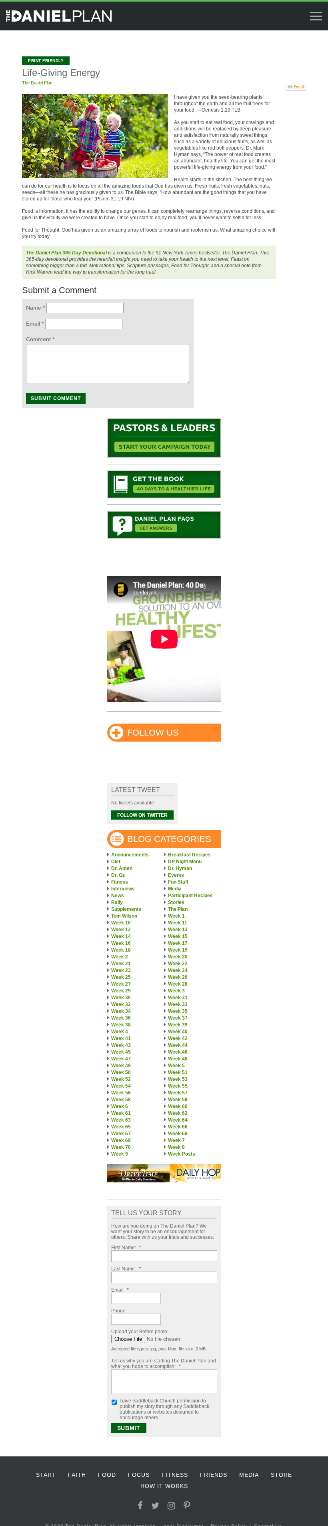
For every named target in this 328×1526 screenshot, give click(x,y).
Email (35, 323)
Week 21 (121, 963)
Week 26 (178, 977)
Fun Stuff (178, 882)
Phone (118, 1311)
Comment (40, 339)
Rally (117, 902)
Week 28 (178, 984)
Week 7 (176, 1140)
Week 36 (121, 1018)
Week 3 (176, 991)
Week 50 (121, 1072)
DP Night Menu (185, 861)
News (117, 895)
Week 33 (178, 1004)
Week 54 (121, 1086)
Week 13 (178, 929)
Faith (77, 1475)
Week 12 (121, 929)
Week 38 (121, 1025)
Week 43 (121, 1045)
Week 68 (178, 1133)
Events (176, 875)
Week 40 (178, 1031)
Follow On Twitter (142, 815)
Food (107, 1475)
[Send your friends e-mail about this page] (296, 86)
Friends (213, 1475)
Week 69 (121, 1140)
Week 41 (121, 1038)
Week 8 (176, 1147)
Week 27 (121, 984)
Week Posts (181, 1154)
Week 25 (121, 977)
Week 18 (121, 950)
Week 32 (121, 1004)
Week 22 (178, 963)
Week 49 (121, 1065)
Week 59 (178, 1099)
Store (281, 1475)
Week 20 (178, 957)
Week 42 (178, 1038)
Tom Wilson (124, 916)
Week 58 (121, 1099)
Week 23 (121, 970)
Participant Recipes (190, 895)
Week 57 (178, 1093)
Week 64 (178, 1120)
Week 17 (178, 943)
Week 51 (178, 1072)
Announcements (130, 855)
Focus (139, 1475)
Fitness (119, 882)
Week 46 (178, 1052)
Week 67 (121, 1133)
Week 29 (121, 991)
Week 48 (178, 1059)
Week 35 (178, 1011)
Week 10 (121, 923)
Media (175, 889)
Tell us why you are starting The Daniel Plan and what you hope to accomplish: (163, 1363)
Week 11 (177, 923)
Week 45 (121, 1052)
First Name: (126, 1247)
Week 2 (119, 957)
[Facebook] (140, 1506)
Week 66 (178, 1127)
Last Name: (126, 1269)
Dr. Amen (121, 868)
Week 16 (121, 943)
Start (46, 1475)
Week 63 (121, 1120)
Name (35, 307)
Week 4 (119, 1031)
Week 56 (121, 1093)
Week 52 (121, 1079)
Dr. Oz (118, 875)
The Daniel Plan (37, 82)
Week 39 (178, 1025)
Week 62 (178, 1113)
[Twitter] (155, 1506)
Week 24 (178, 970)
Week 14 (121, 936)
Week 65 (121, 1127)
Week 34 (121, 1011)
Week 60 (178, 1106)
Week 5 (176, 1065)
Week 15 (178, 936)
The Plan (178, 909)
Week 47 (121, 1059)
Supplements (126, 909)
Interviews (123, 889)
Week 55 (178, 1086)
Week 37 (178, 1018)
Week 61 (121, 1113)
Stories (176, 902)
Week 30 (121, 997)
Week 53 (178, 1079)
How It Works (164, 1486)
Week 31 (178, 997)
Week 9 (119, 1154)
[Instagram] (172, 1506)
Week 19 (178, 950)
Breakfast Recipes (189, 855)
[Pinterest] (187, 1506)
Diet (115, 861)
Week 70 (121, 1147)
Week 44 (178, 1045)
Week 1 (176, 916)
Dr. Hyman (180, 868)
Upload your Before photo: (139, 1331)
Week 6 (119, 1106)
